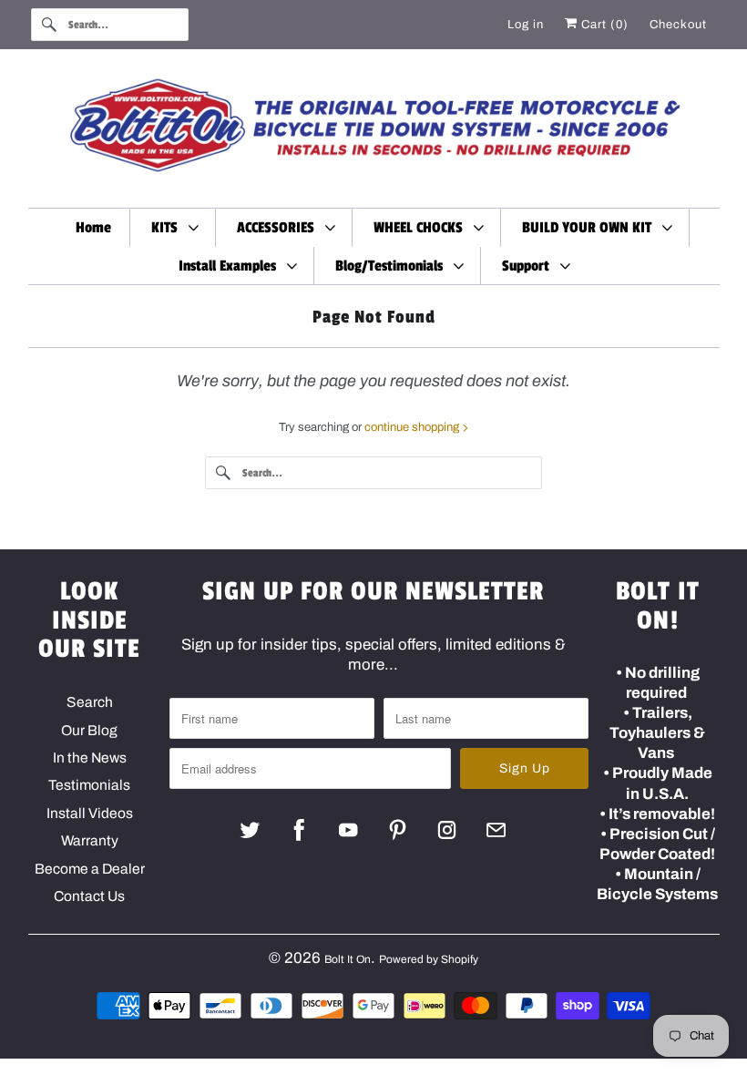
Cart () (603, 24)
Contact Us (89, 896)
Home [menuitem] (93, 228)
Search (90, 702)
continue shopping (413, 427)
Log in (525, 24)
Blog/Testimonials (392, 266)
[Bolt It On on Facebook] (299, 829)
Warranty (89, 840)
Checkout (678, 24)
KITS (168, 228)
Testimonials (89, 785)
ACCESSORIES (279, 228)
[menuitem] (174, 227)
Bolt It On (347, 959)
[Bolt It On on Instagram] (447, 829)
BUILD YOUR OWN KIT (590, 228)
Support (529, 266)
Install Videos (89, 813)
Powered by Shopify (428, 959)
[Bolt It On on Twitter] (250, 829)
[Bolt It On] (374, 133)
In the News (90, 757)
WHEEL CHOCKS (422, 228)
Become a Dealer (90, 868)
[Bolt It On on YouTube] (348, 829)
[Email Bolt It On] (496, 829)
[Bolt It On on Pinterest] (397, 829)
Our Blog (89, 730)
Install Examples (231, 266)
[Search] (49, 24)
